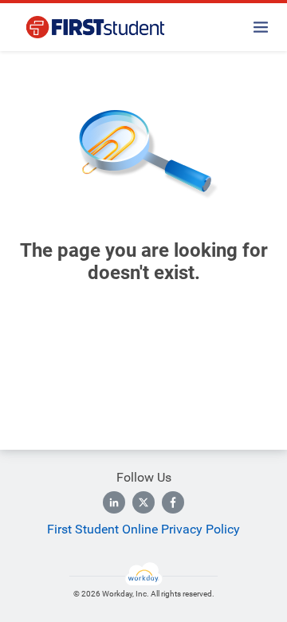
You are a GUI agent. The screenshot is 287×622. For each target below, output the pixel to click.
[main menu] (260, 27)
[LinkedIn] (114, 502)
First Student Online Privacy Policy (143, 529)
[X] (143, 502)
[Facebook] (173, 502)
